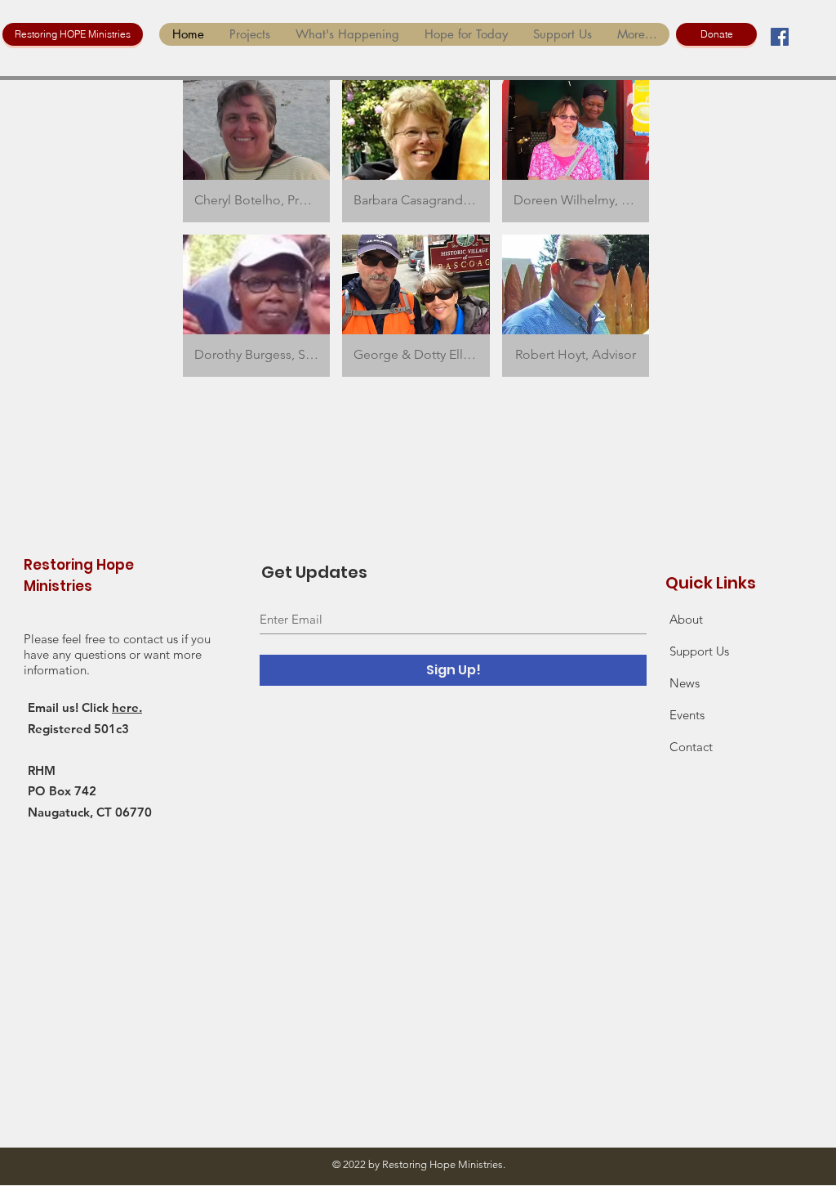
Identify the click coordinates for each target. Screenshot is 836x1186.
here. (127, 707)
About (686, 619)
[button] (256, 151)
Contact (691, 746)
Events (687, 715)
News (684, 683)
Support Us (699, 651)
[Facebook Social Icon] (780, 37)
